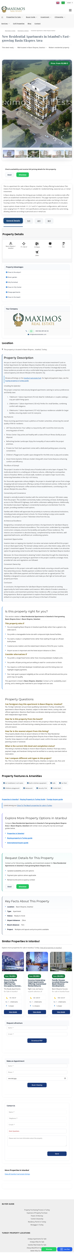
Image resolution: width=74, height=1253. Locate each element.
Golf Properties (18, 23)
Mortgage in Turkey (37, 1225)
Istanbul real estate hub (32, 378)
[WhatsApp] (31, 331)
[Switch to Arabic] (63, 2)
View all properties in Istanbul (51, 948)
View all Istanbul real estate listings (17, 1174)
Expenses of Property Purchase (37, 1213)
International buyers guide (17, 843)
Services (4, 23)
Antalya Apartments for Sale (37, 1239)
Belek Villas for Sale (37, 1251)
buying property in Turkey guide (17, 381)
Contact (37, 23)
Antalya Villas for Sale (37, 1242)
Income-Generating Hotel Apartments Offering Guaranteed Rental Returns (37, 983)
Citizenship (59, 17)
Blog (29, 23)
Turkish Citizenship (37, 1219)
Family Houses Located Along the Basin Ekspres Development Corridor (60, 984)
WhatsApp (22, 175)
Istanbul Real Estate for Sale (37, 1245)
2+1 (38, 221)
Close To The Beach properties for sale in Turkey (34, 805)
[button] (70, 10)
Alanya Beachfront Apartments (37, 1248)
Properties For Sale (13, 17)
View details (13, 1012)
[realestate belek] (13, 9)
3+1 (49, 221)
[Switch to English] (58, 2)
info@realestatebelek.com (38, 334)
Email (10, 175)
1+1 (28, 221)
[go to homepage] (2, 17)
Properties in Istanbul (10, 799)
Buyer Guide (30, 17)
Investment (45, 17)
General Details (13, 220)
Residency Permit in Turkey (37, 1222)
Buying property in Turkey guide (19, 838)
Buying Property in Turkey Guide (32, 799)
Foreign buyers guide (55, 799)
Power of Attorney (37, 1216)
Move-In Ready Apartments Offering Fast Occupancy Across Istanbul (12, 984)
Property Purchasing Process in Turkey (37, 1210)
